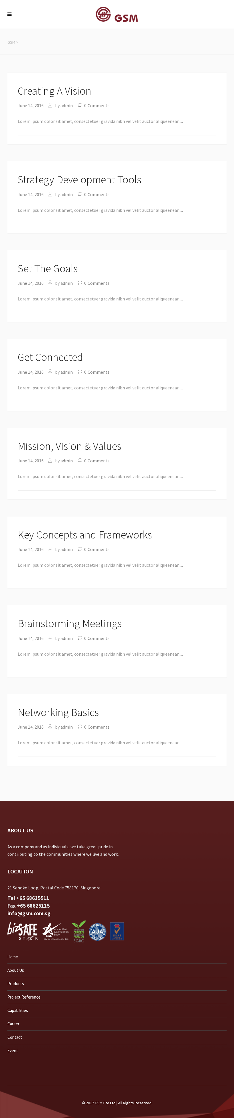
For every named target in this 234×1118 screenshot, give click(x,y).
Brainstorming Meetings (70, 623)
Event (12, 1050)
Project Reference (24, 997)
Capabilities (17, 1010)
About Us (15, 970)
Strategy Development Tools (79, 179)
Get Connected (50, 357)
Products (15, 983)
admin (66, 105)
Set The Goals (48, 268)
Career (13, 1023)
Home (12, 957)
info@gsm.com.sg (29, 913)
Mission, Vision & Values (69, 446)
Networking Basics (58, 712)
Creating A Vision (54, 90)
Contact (14, 1037)
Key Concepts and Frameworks (85, 534)
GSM (11, 42)
